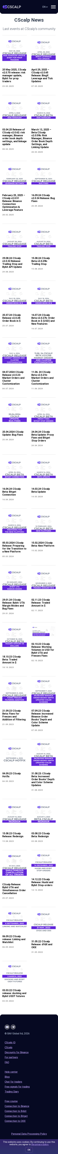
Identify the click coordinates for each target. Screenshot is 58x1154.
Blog (7, 1076)
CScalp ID (10, 1042)
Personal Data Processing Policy (29, 1133)
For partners (11, 1057)
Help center (11, 1071)
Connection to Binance (17, 1106)
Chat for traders (13, 1081)
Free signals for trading (17, 1086)
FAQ (7, 1062)
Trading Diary (12, 1091)
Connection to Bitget (16, 1116)
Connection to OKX (15, 1121)
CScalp (8, 1047)
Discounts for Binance (17, 1052)
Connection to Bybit (15, 1111)
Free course (11, 1101)
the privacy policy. (40, 1144)
